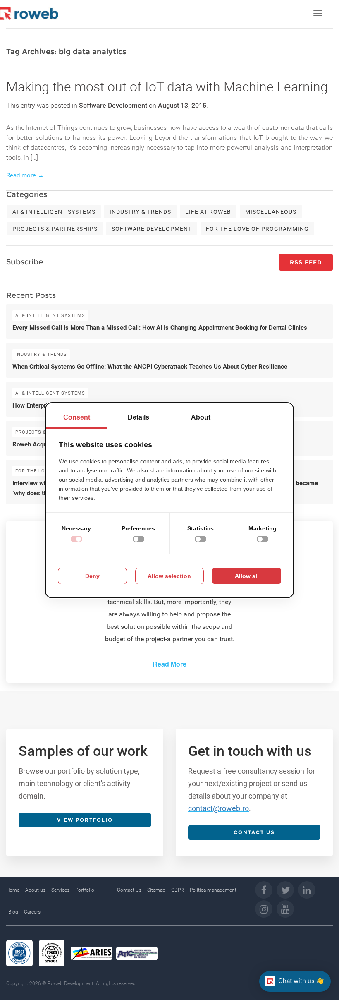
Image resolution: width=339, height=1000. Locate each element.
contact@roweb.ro (218, 808)
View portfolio (85, 820)
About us (35, 890)
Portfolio (84, 890)
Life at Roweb (208, 212)
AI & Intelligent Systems (53, 212)
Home (12, 890)
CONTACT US (254, 832)
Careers (32, 912)
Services (60, 890)
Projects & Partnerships (55, 228)
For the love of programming (257, 228)
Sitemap (156, 890)
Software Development (152, 228)
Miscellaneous (270, 212)
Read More (169, 664)
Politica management (213, 890)
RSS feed (306, 262)
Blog (13, 912)
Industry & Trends (140, 212)
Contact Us (129, 890)
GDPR (177, 890)
